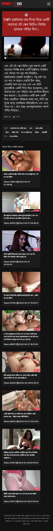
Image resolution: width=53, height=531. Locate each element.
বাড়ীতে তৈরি (15, 132)
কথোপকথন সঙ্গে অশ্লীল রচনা (18, 128)
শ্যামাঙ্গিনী (44, 132)
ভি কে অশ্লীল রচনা (26, 132)
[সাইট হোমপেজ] (12, 4)
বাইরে (7, 132)
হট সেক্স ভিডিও (13, 136)
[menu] (49, 3)
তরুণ (30, 128)
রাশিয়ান (37, 132)
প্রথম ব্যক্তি (39, 128)
